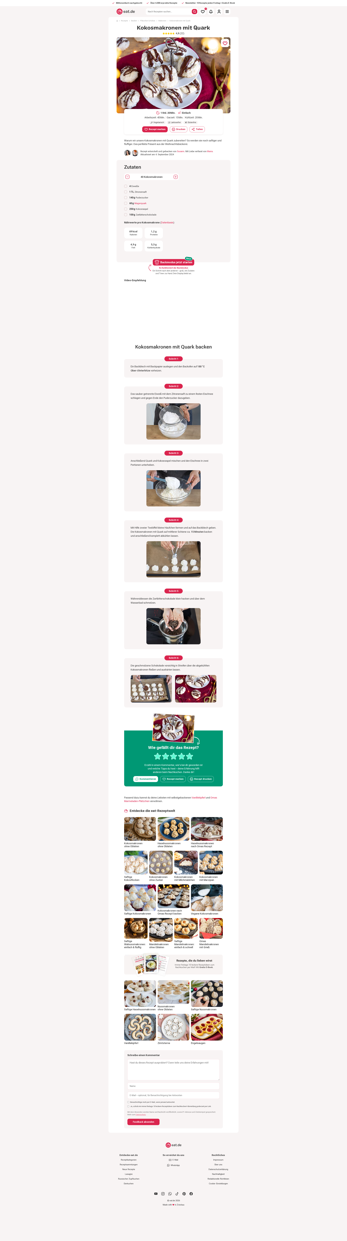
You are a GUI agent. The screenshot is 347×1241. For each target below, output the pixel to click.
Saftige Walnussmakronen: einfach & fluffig (134, 944)
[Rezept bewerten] (173, 756)
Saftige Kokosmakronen (137, 913)
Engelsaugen (198, 1043)
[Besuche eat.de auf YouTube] (156, 1194)
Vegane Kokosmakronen (204, 913)
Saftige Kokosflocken (131, 879)
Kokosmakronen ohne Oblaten (133, 845)
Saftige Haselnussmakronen (140, 1009)
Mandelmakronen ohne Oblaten (159, 946)
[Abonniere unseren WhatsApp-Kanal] (170, 1194)
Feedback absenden (143, 1122)
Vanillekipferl (198, 797)
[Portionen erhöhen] (175, 177)
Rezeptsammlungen (129, 1164)
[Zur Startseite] (126, 12)
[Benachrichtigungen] (211, 11)
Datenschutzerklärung (218, 1169)
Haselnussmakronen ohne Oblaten (169, 845)
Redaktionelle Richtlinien (218, 1179)
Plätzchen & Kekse (147, 21)
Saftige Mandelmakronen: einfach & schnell (184, 944)
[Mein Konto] (219, 11)
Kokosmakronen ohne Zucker (158, 879)
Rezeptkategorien (128, 1160)
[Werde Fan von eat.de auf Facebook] (191, 1194)
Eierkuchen (129, 1183)
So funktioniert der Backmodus (173, 268)
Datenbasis (167, 222)
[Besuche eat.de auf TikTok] (177, 1194)
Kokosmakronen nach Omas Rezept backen (170, 912)
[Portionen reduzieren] (127, 177)
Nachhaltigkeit (218, 1174)
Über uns (218, 1164)
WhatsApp (175, 1165)
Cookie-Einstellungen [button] (218, 1183)
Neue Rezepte (128, 1169)
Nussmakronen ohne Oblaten (166, 1008)
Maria (210, 151)
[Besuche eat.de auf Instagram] (163, 1194)
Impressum (218, 1160)
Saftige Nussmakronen (203, 1009)
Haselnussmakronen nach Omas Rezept (202, 845)
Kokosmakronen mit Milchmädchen (184, 879)
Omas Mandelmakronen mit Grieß (209, 944)
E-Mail (175, 1160)
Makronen (162, 21)
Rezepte (124, 21)
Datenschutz (141, 1115)
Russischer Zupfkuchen (128, 1179)
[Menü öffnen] (227, 11)
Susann (180, 151)
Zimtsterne (164, 1043)
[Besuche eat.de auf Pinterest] (184, 1194)
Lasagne (129, 1174)
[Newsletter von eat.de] (173, 965)
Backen (134, 21)
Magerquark (140, 203)
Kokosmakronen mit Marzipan (208, 879)
